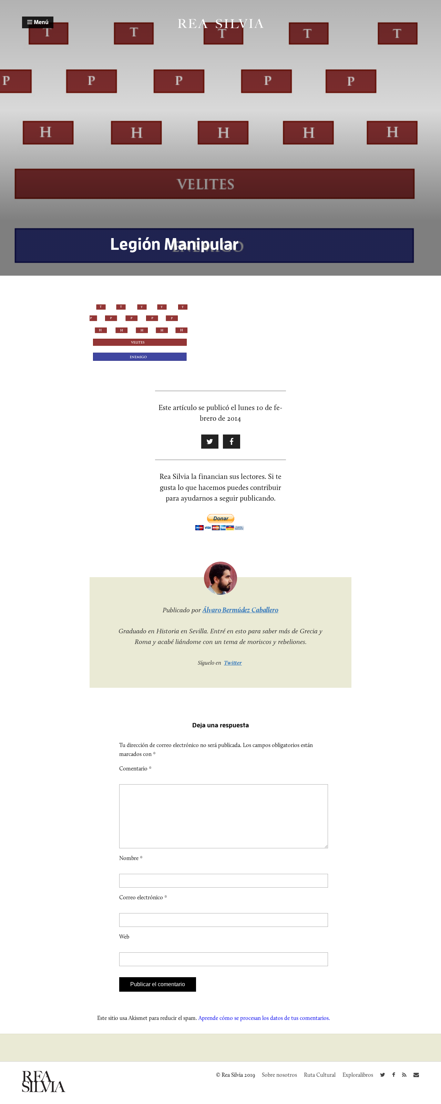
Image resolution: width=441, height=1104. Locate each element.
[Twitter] (382, 1075)
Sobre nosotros (279, 1075)
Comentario (135, 768)
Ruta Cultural (320, 1075)
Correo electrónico (143, 897)
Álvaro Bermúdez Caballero (240, 610)
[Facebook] (393, 1075)
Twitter (233, 662)
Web (124, 936)
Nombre (131, 858)
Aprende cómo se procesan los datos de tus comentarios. (264, 1018)
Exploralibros (357, 1075)
